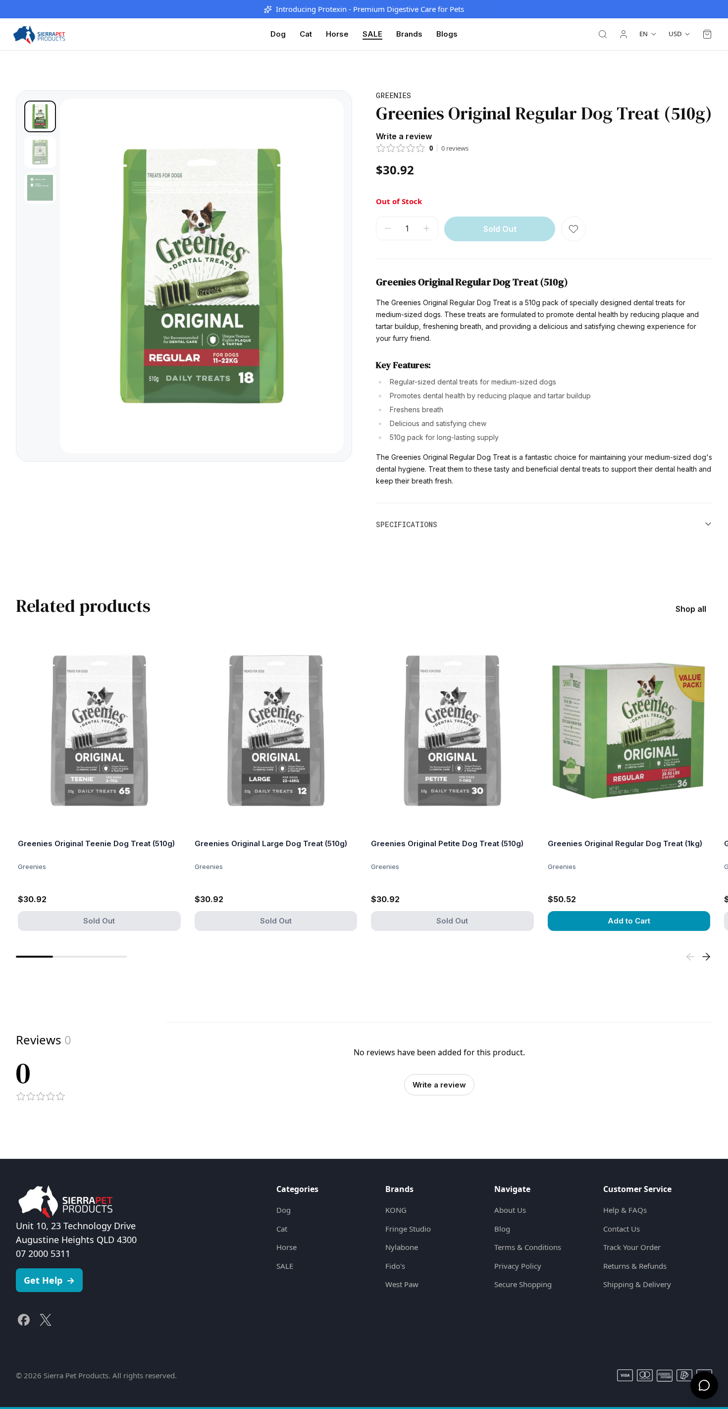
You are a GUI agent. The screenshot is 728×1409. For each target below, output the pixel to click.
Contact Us (621, 1229)
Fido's (395, 1266)
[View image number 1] (40, 116)
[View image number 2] (40, 152)
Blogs (447, 34)
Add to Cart (629, 920)
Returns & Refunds (635, 1266)
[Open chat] (704, 1385)
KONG (396, 1210)
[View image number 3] (40, 188)
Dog (278, 34)
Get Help (49, 1280)
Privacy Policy (517, 1266)
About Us (510, 1210)
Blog (502, 1229)
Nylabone (401, 1247)
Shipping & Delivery (637, 1284)
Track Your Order (632, 1247)
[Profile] (623, 34)
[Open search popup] (603, 34)
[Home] (39, 34)
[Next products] (706, 957)
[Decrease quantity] (387, 228)
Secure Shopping (523, 1284)
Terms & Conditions (527, 1247)
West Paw (401, 1284)
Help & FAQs (625, 1210)
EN (643, 33)
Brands (409, 34)
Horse (337, 34)
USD (675, 33)
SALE (372, 34)
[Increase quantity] (426, 228)
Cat (306, 34)
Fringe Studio (408, 1229)
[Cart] (707, 34)
